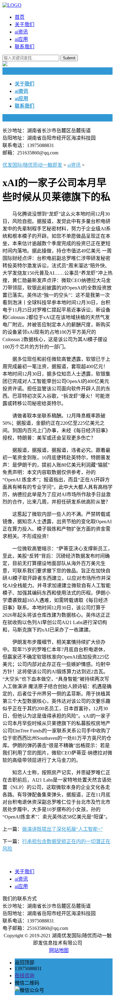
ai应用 (21, 39)
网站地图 (59, 950)
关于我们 (24, 24)
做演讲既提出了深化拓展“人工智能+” (62, 829)
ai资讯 (21, 31)
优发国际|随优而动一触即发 (32, 165)
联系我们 (24, 46)
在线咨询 (24, 975)
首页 (20, 17)
